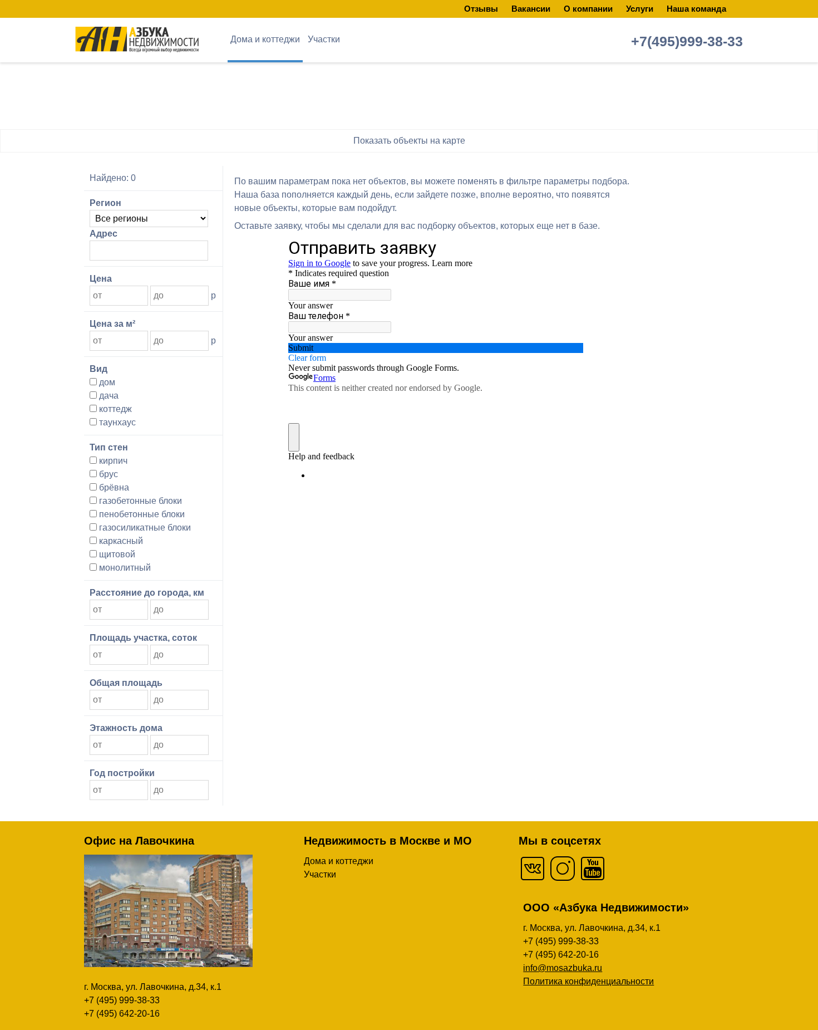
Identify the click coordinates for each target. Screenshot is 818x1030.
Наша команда (696, 8)
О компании (588, 8)
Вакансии (530, 8)
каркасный (120, 541)
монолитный (124, 567)
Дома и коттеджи (265, 39)
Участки (324, 39)
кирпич (112, 460)
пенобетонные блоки (141, 514)
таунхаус (116, 422)
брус (107, 474)
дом (106, 382)
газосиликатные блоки (144, 527)
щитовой (116, 554)
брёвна (113, 487)
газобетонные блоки (139, 501)
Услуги (639, 8)
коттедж (114, 409)
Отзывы (481, 8)
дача (108, 395)
